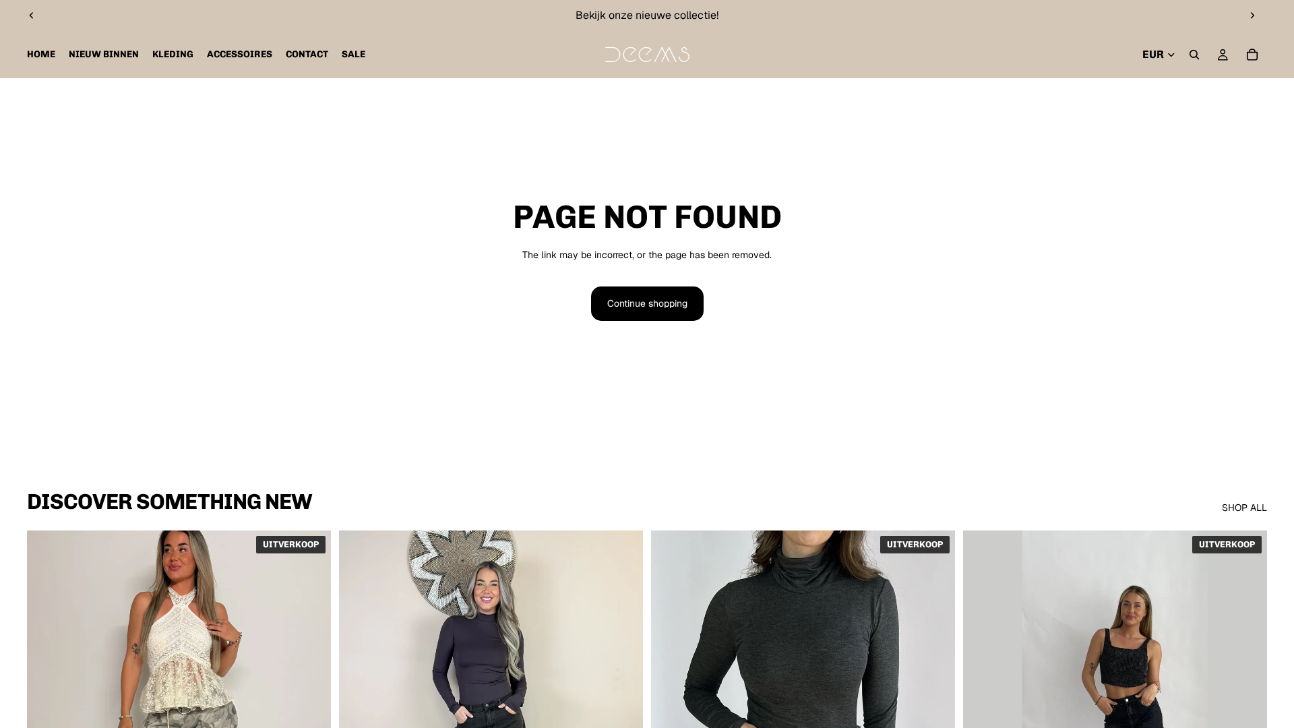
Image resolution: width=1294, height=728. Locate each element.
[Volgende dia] (1252, 15)
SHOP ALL (1244, 508)
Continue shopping (647, 303)
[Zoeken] (1194, 54)
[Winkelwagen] (1252, 54)
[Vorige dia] (32, 15)
